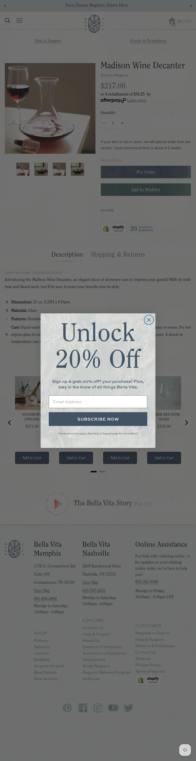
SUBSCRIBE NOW (98, 419)
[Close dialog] (148, 319)
